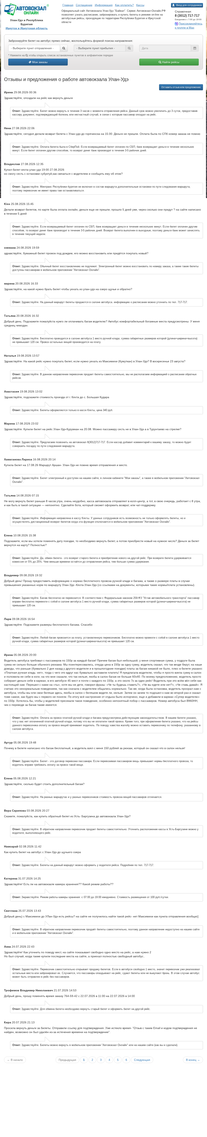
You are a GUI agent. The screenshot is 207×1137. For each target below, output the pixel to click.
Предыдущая (67, 1059)
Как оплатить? (124, 5)
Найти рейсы (170, 62)
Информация (104, 5)
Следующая (142, 1059)
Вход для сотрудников (189, 5)
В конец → (193, 1059)
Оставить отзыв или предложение (181, 87)
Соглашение (84, 5)
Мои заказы (39, 62)
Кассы (140, 5)
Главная (67, 5)
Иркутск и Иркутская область (27, 28)
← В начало (15, 1059)
